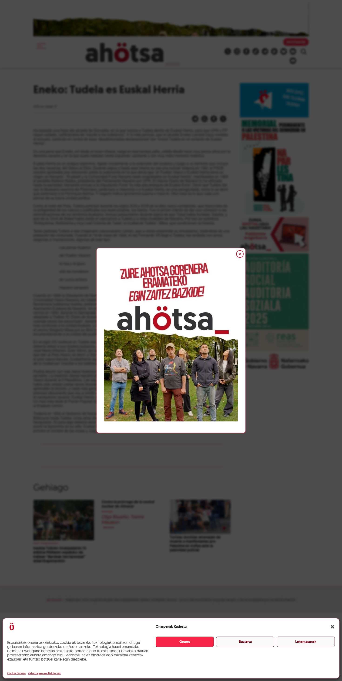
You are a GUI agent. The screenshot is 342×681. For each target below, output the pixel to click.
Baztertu (245, 641)
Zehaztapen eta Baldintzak (44, 673)
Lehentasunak (305, 641)
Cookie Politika (16, 673)
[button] (332, 626)
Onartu (184, 641)
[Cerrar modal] (240, 254)
